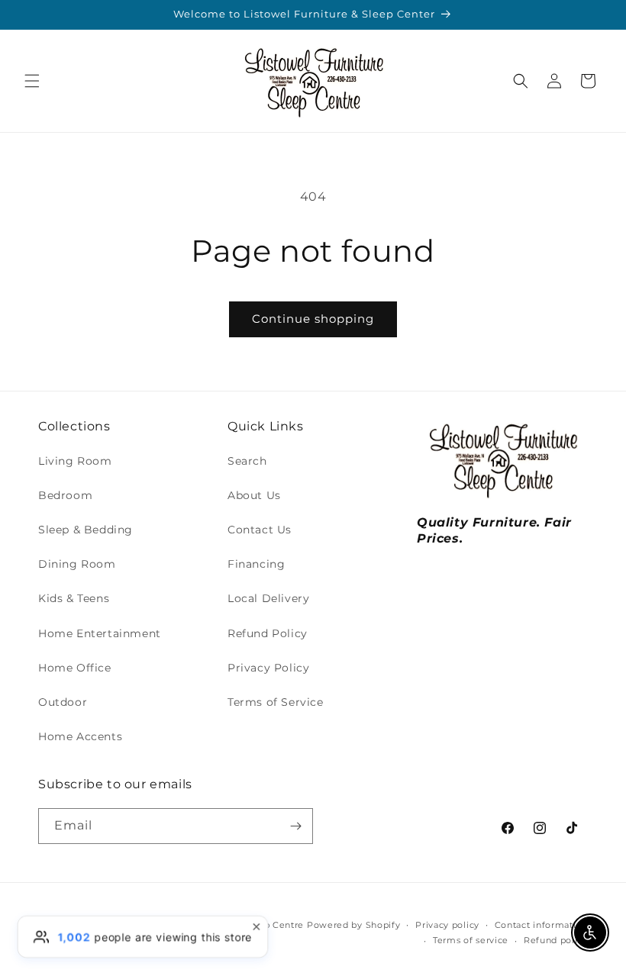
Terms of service (470, 940)
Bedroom (65, 495)
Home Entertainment (99, 633)
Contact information (541, 925)
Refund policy (556, 940)
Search (247, 461)
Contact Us (259, 529)
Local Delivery (268, 598)
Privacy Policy (268, 668)
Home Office (74, 668)
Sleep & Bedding (85, 529)
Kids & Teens (73, 598)
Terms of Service (275, 702)
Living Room (75, 461)
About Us (254, 495)
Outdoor (62, 702)
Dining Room (77, 564)
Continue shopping (313, 318)
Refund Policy (267, 633)
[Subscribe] (295, 826)
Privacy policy (447, 925)
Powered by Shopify (354, 925)
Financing (256, 564)
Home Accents (80, 736)
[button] (32, 81)
